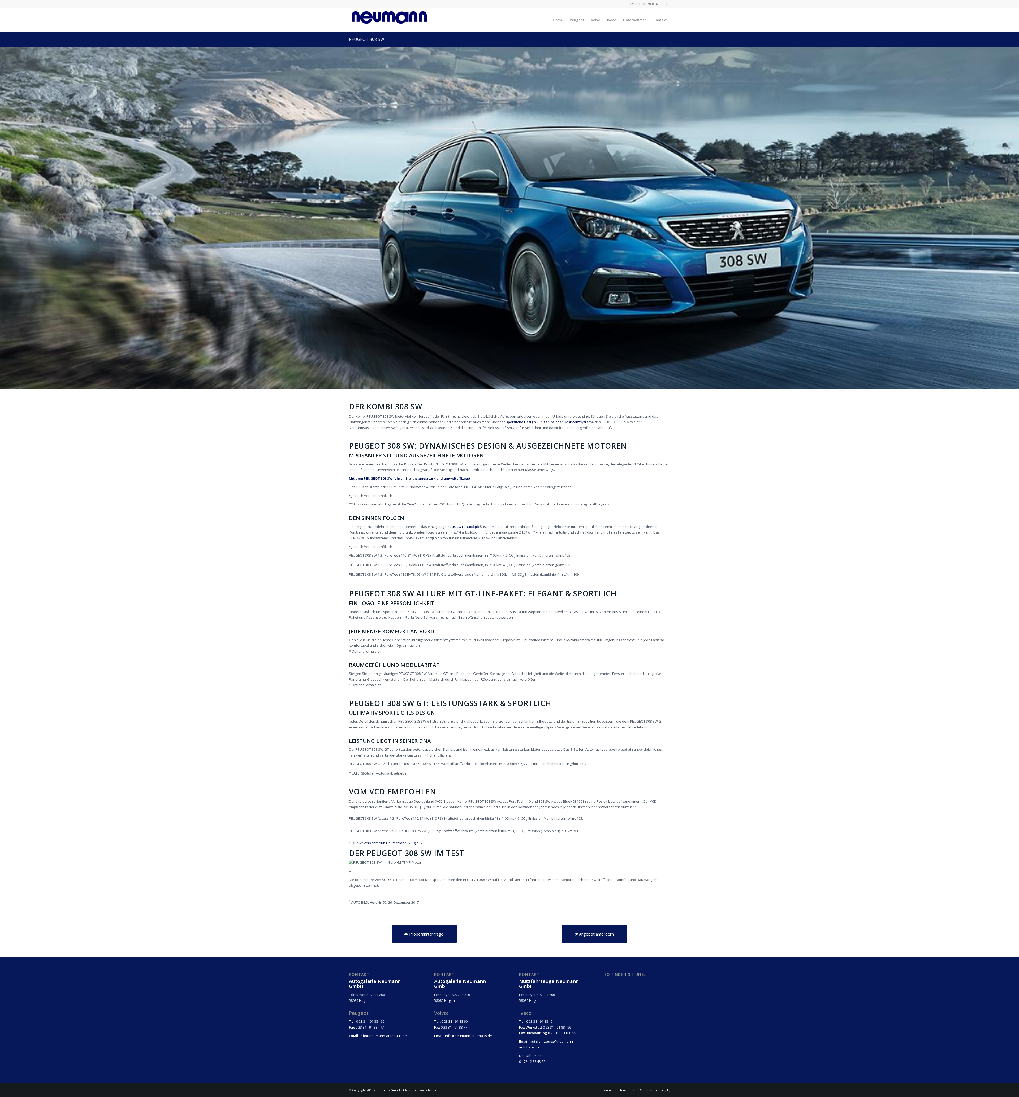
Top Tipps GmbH (388, 1090)
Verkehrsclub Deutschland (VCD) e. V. (393, 843)
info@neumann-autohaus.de (383, 1035)
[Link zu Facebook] (666, 4)
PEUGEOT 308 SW (366, 39)
